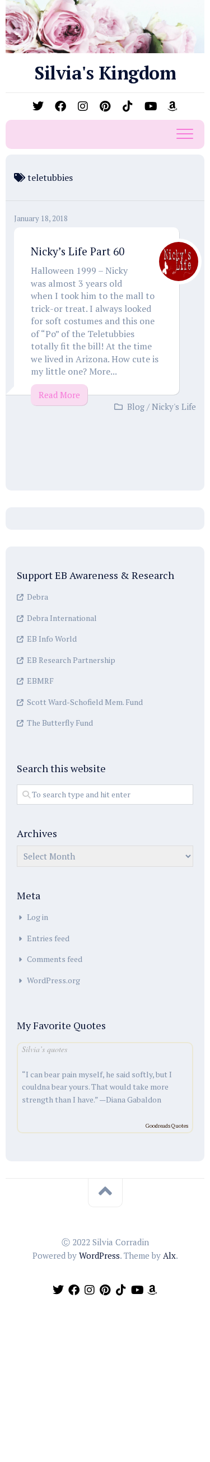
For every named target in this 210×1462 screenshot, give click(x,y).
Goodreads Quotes (167, 1125)
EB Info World (52, 638)
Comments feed (54, 959)
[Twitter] (38, 106)
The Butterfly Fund (60, 722)
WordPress (99, 1255)
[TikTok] (127, 106)
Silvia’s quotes (44, 1049)
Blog (135, 406)
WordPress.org (53, 980)
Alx (169, 1255)
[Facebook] (60, 106)
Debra (37, 596)
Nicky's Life (174, 406)
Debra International (62, 618)
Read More (59, 394)
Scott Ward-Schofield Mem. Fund (85, 702)
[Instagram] (83, 106)
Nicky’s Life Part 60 (77, 251)
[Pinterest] (105, 106)
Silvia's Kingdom (105, 73)
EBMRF (40, 680)
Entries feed (48, 938)
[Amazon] (172, 106)
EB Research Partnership (71, 660)
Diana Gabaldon (133, 1099)
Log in (37, 917)
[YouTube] (150, 106)
